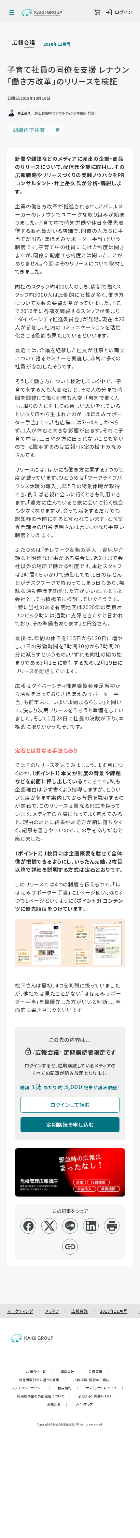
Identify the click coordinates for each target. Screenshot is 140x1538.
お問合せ (57, 1404)
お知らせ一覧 (39, 1371)
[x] (49, 1226)
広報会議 (79, 1311)
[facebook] (28, 1226)
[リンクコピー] (70, 1247)
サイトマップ (84, 1404)
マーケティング (20, 1311)
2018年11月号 (57, 44)
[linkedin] (91, 1226)
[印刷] (112, 1226)
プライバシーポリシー (31, 1387)
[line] (70, 1226)
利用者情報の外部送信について (44, 1396)
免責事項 (99, 1371)
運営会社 (71, 1371)
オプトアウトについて (104, 1387)
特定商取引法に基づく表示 (42, 1379)
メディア (52, 1311)
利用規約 (68, 1387)
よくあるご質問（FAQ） (98, 1396)
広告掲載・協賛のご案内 (95, 1379)
